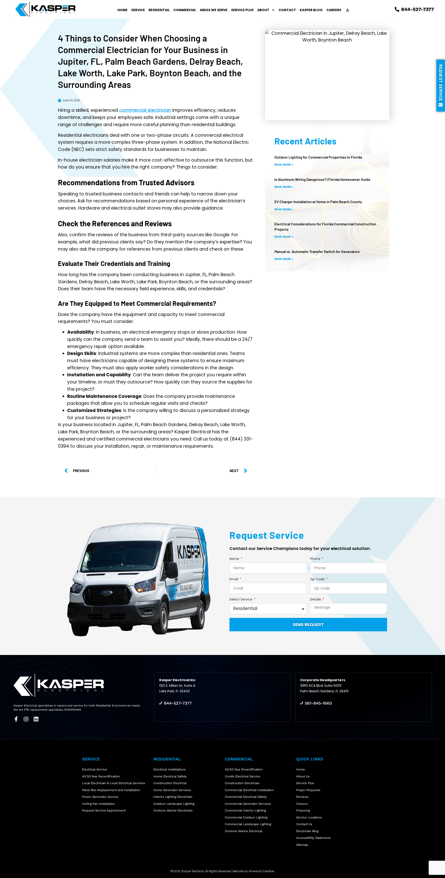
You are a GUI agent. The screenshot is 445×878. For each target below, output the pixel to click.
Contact (287, 10)
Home (122, 10)
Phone (315, 559)
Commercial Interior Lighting (245, 810)
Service (138, 10)
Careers (333, 10)
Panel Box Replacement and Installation (111, 790)
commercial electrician (145, 110)
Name (234, 559)
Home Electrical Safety (170, 776)
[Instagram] (26, 719)
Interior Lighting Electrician (172, 796)
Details (316, 599)
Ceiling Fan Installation (98, 803)
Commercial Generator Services (248, 803)
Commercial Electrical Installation (249, 790)
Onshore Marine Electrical (243, 831)
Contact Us (304, 824)
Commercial (184, 10)
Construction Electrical (170, 783)
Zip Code (317, 579)
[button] (440, 86)
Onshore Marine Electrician (173, 810)
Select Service (241, 599)
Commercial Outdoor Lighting (246, 817)
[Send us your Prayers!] (347, 10)
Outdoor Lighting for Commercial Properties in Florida (318, 157)
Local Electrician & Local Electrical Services (113, 783)
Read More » (283, 164)
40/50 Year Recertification (101, 776)
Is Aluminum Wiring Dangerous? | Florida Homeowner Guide (322, 179)
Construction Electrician (242, 783)
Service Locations (309, 817)
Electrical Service (94, 769)
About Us (303, 776)
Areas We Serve (213, 10)
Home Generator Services (172, 790)
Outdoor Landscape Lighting (173, 803)
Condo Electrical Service (242, 776)
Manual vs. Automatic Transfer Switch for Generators (317, 251)
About (263, 10)
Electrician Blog (307, 831)
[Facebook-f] (16, 719)
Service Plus (242, 10)
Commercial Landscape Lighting (248, 824)
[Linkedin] (36, 719)
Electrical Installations (169, 769)
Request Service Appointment (104, 810)
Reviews (302, 796)
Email (234, 579)
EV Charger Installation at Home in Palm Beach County (318, 201)
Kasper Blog (311, 10)
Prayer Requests (308, 790)
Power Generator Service (100, 796)
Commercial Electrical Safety (246, 796)
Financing (303, 810)
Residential (159, 10)
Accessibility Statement (313, 838)
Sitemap (302, 844)
